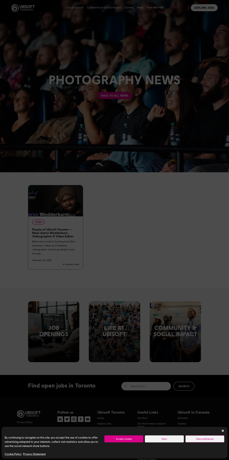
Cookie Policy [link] (13, 454)
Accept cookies (124, 438)
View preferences (205, 438)
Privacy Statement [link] (34, 454)
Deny (164, 438)
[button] (222, 430)
